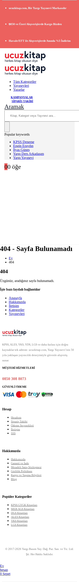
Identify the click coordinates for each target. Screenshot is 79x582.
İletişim (14, 306)
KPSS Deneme (23, 142)
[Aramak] (7, 127)
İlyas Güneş (21, 150)
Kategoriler (16, 310)
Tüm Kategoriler (24, 82)
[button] (14, 106)
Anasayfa (15, 298)
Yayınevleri (21, 85)
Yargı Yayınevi (23, 158)
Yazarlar (19, 89)
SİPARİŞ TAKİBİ (22, 101)
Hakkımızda (17, 302)
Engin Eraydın (23, 146)
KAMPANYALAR (22, 97)
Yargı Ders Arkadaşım (28, 154)
